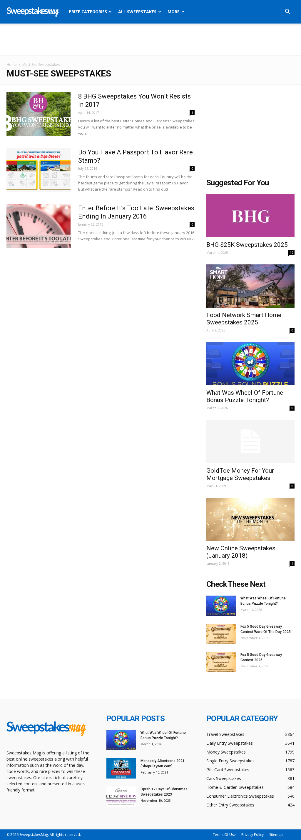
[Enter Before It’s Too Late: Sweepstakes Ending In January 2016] (38, 226)
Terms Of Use (224, 834)
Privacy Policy (252, 834)
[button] (287, 12)
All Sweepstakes (137, 11)
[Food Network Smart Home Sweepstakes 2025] (250, 286)
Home (11, 64)
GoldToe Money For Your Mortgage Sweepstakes (240, 474)
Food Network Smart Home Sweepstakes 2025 (243, 318)
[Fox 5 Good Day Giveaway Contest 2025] (221, 662)
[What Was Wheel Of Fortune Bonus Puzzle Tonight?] (250, 363)
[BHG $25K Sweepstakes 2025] (250, 215)
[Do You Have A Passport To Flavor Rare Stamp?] (38, 170)
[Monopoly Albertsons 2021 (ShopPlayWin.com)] (121, 768)
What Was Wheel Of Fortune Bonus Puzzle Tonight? (244, 396)
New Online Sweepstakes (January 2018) (240, 552)
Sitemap (276, 834)
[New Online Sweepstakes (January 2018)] (250, 519)
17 (291, 253)
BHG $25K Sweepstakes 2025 (247, 244)
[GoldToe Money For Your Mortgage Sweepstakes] (250, 441)
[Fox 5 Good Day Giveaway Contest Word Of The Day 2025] (221, 634)
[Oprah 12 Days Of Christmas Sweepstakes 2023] (121, 796)
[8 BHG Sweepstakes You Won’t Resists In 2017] (38, 114)
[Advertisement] (150, 39)
